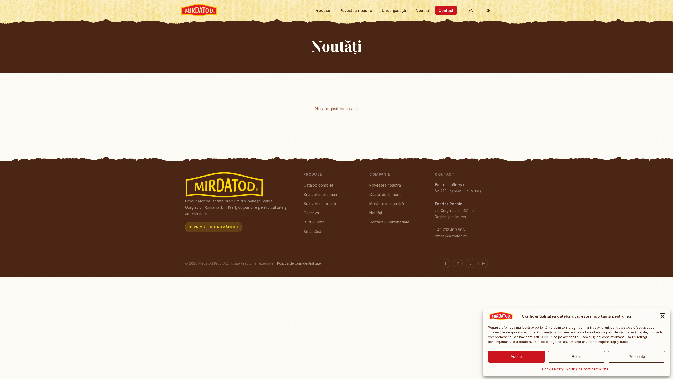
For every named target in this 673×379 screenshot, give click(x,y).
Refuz (577, 356)
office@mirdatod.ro (451, 236)
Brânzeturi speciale (321, 203)
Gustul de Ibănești (385, 194)
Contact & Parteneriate (389, 222)
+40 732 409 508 (450, 230)
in (458, 263)
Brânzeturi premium (321, 194)
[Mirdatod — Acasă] (199, 10)
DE (488, 10)
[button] (662, 316)
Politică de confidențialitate (587, 369)
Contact (446, 10)
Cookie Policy (553, 369)
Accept (517, 356)
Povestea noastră (356, 10)
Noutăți (422, 10)
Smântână (312, 231)
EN (470, 10)
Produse (322, 10)
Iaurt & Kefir (314, 222)
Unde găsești (394, 10)
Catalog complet (318, 185)
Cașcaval (312, 213)
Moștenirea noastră (386, 203)
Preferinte (636, 356)
